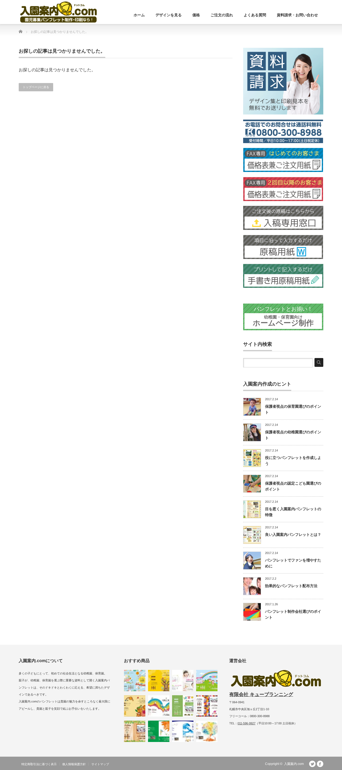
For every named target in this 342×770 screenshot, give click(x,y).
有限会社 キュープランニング (261, 694)
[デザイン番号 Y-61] (134, 680)
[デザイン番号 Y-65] (182, 706)
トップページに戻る (36, 87)
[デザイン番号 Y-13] (182, 680)
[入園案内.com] (58, 12)
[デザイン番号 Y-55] (158, 680)
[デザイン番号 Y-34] (134, 731)
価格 (196, 15)
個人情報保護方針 (74, 764)
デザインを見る (169, 15)
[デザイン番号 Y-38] (158, 731)
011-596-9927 (246, 723)
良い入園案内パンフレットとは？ (293, 534)
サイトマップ (100, 764)
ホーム (139, 15)
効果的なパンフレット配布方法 (291, 586)
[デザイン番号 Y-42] (182, 731)
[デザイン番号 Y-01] (158, 706)
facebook (320, 764)
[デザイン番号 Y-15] (206, 680)
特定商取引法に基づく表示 (39, 764)
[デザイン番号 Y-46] (206, 706)
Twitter (312, 764)
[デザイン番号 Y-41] (206, 731)
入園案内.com (294, 764)
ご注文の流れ (222, 15)
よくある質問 (255, 15)
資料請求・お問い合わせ (297, 15)
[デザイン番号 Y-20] (134, 706)
